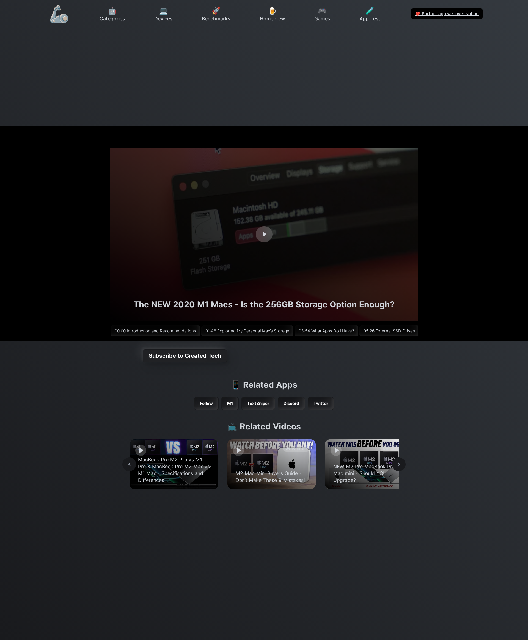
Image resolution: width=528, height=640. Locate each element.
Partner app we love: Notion (447, 13)
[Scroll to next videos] (399, 464)
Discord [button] (291, 403)
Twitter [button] (321, 403)
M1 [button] (230, 403)
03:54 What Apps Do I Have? (326, 330)
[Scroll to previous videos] (129, 464)
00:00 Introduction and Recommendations (155, 330)
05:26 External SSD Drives (389, 330)
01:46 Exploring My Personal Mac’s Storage (247, 330)
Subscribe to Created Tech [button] (185, 355)
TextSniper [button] (258, 403)
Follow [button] (206, 403)
